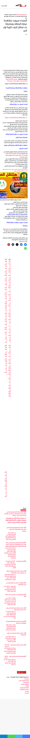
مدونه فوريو (8, 229)
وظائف (27, 686)
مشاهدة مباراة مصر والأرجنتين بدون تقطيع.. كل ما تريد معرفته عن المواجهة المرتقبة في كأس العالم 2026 (10, 601)
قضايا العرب (26, 682)
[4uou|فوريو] (22, 5)
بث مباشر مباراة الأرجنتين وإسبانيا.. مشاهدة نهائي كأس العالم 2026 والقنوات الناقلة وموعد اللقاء (16, 520)
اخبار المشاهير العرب (24, 681)
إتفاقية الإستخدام (24, 688)
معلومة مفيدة (25, 684)
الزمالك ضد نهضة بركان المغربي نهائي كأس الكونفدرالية (9, 385)
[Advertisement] (15, 52)
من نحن (27, 691)
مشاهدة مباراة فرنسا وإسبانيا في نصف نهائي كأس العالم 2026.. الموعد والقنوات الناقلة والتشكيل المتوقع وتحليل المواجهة (10, 552)
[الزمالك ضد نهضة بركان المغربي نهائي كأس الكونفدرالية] (9, 372)
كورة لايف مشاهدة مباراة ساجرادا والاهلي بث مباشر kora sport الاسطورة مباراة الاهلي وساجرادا (16, 155)
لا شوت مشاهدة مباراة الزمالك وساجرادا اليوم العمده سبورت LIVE (16, 80)
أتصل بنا (27, 693)
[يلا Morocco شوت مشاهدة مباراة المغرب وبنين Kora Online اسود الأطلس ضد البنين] (9, 302)
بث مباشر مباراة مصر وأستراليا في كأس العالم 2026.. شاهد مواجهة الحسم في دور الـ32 (10, 615)
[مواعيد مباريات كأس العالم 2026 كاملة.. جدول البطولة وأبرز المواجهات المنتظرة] (15, 623)
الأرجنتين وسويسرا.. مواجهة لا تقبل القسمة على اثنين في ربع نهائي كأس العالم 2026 (10, 564)
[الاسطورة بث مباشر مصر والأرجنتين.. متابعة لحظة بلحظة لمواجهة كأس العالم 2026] (15, 585)
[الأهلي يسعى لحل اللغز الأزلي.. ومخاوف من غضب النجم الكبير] (5, 374)
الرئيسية (24, 14)
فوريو (8, 677)
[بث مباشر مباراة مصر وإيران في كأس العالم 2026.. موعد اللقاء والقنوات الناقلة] (15, 635)
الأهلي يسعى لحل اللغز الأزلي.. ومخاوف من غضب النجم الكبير (5, 484)
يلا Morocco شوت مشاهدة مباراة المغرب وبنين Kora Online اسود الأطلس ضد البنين (9, 323)
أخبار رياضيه (19, 14)
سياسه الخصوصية (24, 689)
